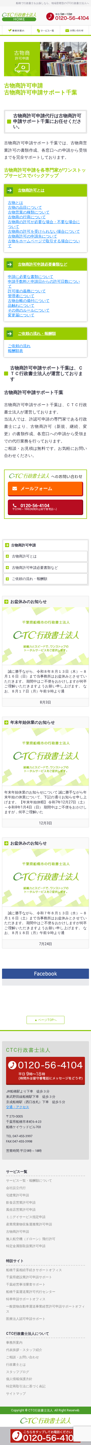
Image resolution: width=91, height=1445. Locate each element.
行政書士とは (16, 1364)
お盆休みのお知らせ (28, 601)
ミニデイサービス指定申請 (26, 1217)
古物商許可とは (31, 190)
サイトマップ (16, 1393)
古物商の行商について (27, 217)
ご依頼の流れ (19, 346)
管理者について (21, 296)
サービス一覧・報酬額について (29, 1180)
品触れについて (21, 305)
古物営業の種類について (29, 212)
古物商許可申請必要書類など (42, 264)
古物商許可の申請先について (32, 236)
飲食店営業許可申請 (21, 1202)
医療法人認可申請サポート (26, 1319)
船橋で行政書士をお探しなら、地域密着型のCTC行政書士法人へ (52, 3)
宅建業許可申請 (17, 1195)
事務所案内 (14, 1342)
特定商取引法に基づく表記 (26, 1386)
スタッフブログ (17, 1372)
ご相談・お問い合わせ (22, 1357)
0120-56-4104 (34, 506)
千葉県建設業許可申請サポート (29, 1277)
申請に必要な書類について (30, 276)
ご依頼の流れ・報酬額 (37, 333)
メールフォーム (36, 488)
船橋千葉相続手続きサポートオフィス (34, 1270)
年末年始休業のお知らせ (32, 722)
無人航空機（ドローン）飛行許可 (30, 1239)
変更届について (21, 315)
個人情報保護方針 (19, 1379)
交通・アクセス (17, 1107)
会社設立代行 (16, 1188)
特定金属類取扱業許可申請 (26, 1246)
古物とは (15, 202)
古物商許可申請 (23, 545)
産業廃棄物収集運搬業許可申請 (29, 1224)
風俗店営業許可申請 (21, 1209)
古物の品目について (25, 207)
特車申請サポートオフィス (26, 1299)
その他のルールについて (29, 310)
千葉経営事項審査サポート (26, 1284)
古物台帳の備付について (29, 300)
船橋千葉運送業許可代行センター (30, 1292)
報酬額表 (15, 350)
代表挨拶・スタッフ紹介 (24, 1350)
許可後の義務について (27, 291)
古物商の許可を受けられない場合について (44, 231)
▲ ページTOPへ (45, 1020)
